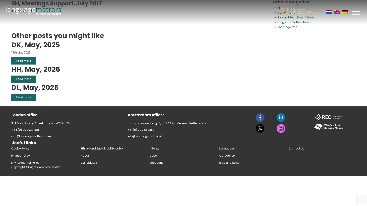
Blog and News (229, 163)
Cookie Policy (20, 148)
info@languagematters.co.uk (31, 136)
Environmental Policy (25, 163)
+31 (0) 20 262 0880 (141, 130)
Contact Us (296, 148)
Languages (227, 148)
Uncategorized (287, 27)
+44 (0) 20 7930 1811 (25, 130)
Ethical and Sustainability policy (102, 148)
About (85, 156)
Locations (156, 163)
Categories (227, 156)
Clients (154, 148)
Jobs (153, 156)
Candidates (89, 163)
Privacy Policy (20, 156)
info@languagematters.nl (145, 136)
